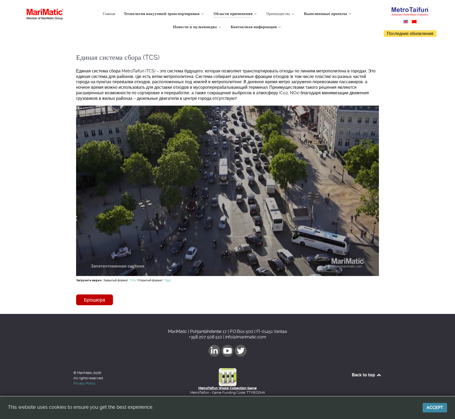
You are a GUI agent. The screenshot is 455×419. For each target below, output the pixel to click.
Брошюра (94, 300)
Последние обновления (410, 33)
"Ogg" (167, 280)
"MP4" (133, 280)
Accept (435, 407)
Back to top (364, 374)
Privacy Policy (84, 383)
